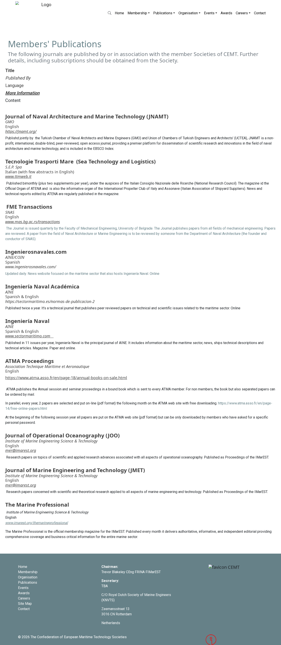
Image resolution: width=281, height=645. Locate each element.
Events (209, 13)
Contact (260, 13)
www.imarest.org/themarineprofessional (36, 523)
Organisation (188, 13)
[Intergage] (234, 639)
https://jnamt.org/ (20, 131)
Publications (162, 13)
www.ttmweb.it (18, 176)
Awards (226, 13)
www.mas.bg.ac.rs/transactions (32, 221)
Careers (242, 13)
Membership (137, 13)
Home (119, 13)
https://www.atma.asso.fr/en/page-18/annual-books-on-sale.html (66, 377)
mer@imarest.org (20, 450)
